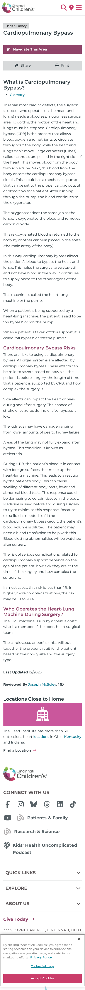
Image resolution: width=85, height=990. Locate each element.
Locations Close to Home (33, 699)
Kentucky (72, 737)
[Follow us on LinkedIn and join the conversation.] (60, 804)
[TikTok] (73, 804)
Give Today (15, 919)
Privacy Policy (41, 957)
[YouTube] (7, 817)
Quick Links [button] (20, 872)
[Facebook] (7, 804)
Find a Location (17, 750)
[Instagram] (20, 804)
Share (26, 65)
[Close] (79, 939)
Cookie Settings (42, 966)
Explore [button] (16, 888)
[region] (42, 960)
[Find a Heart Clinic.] (42, 714)
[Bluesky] (33, 804)
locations (41, 737)
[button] (64, 8)
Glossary (17, 95)
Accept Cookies (42, 978)
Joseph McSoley (42, 684)
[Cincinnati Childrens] (42, 773)
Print (65, 65)
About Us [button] (17, 903)
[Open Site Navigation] (79, 8)
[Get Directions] (71, 8)
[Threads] (46, 804)
